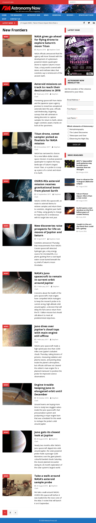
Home (4, 15)
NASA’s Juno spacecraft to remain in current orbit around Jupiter (48, 278)
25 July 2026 (82, 217)
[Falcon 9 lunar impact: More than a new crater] (70, 196)
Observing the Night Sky (79, 139)
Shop (4, 19)
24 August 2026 (83, 172)
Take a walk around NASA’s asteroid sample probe (47, 479)
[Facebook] (84, 23)
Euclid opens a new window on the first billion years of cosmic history (84, 211)
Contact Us (15, 19)
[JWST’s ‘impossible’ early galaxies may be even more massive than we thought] (70, 163)
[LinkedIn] (94, 23)
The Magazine (16, 15)
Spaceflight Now (86, 15)
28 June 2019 (41, 50)
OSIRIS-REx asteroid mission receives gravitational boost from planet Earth (47, 185)
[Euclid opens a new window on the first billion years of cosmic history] (70, 210)
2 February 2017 (42, 339)
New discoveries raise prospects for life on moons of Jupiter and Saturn (48, 230)
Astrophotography (77, 129)
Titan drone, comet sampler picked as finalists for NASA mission (46, 138)
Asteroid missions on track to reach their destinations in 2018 (48, 87)
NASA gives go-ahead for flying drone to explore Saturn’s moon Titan (48, 41)
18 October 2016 (42, 398)
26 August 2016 (42, 486)
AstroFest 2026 (33, 15)
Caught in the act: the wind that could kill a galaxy (84, 226)
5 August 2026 (82, 201)
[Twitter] (89, 23)
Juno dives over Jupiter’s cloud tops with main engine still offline (46, 331)
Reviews (70, 15)
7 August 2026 (82, 186)
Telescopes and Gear (78, 136)
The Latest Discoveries (79, 132)
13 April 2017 (41, 239)
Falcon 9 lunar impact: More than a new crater (84, 196)
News (46, 15)
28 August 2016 (42, 439)
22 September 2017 (43, 194)
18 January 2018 (42, 94)
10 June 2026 (82, 231)
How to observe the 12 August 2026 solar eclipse (84, 181)
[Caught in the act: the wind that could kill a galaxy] (70, 227)
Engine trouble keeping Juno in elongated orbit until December (48, 389)
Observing (56, 15)
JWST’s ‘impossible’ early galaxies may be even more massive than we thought (84, 165)
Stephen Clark (54, 50)
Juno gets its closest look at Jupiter (47, 433)
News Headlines (75, 155)
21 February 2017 (42, 286)
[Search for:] (81, 2)
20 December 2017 (43, 147)
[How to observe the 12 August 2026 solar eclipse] (70, 182)
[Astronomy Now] (48, 12)
